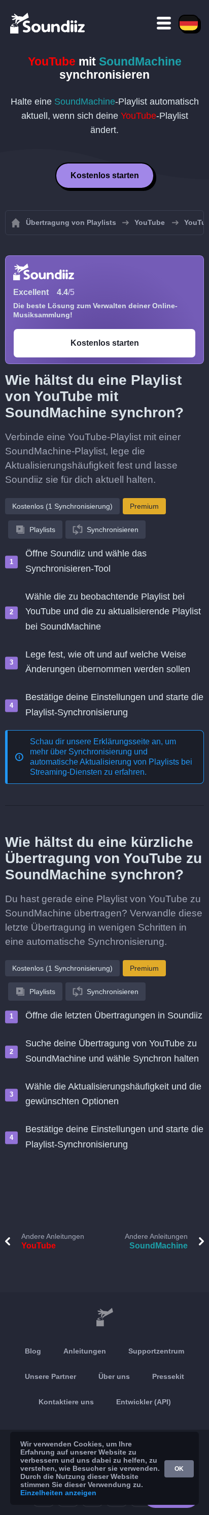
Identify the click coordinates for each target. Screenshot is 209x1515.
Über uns (114, 1376)
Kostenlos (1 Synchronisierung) (62, 506)
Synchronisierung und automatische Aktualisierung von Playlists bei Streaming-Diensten (111, 761)
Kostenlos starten (105, 175)
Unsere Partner (50, 1376)
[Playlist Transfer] (48, 23)
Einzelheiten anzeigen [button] (58, 1493)
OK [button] (179, 1468)
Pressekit (168, 1376)
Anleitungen (84, 1351)
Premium (144, 506)
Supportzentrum (156, 1351)
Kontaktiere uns (66, 1402)
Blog (33, 1351)
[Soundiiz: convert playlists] (104, 1317)
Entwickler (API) (143, 1402)
